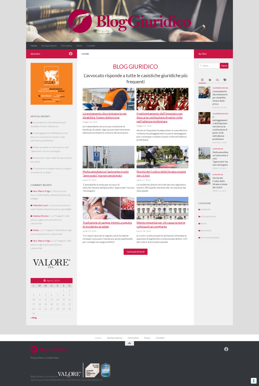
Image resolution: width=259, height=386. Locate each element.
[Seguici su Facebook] (71, 54)
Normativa (66, 45)
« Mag (34, 317)
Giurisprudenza (49, 45)
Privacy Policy (37, 357)
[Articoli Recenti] (202, 80)
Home (33, 45)
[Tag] (224, 80)
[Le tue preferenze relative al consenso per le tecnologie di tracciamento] (254, 381)
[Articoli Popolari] (209, 80)
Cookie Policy (52, 357)
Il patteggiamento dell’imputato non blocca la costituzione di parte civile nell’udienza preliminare (160, 117)
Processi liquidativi (210, 237)
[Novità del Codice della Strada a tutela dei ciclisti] (162, 158)
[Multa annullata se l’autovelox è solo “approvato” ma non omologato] (108, 158)
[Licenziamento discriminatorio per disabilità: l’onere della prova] (108, 99)
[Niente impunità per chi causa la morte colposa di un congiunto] (162, 209)
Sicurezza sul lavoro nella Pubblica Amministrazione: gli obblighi (50, 195)
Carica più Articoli (135, 251)
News (79, 45)
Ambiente (206, 209)
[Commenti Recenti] (217, 80)
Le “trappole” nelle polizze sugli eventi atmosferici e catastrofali (50, 220)
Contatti (90, 45)
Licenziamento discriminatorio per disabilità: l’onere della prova (220, 97)
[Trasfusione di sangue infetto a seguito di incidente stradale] (108, 209)
